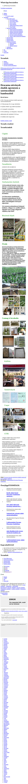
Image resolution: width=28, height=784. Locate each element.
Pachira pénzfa (10, 40)
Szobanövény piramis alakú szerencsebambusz (15, 514)
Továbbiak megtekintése (6, 8)
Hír (4, 49)
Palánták (14, 587)
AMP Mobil (15, 586)
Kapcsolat (6, 52)
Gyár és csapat (10, 16)
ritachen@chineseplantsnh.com (15, 552)
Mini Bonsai (9, 48)
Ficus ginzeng (13, 24)
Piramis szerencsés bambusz (16, 32)
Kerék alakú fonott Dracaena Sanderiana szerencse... (13, 494)
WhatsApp (5, 594)
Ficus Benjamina (13, 20)
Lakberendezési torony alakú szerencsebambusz (15, 540)
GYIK (5, 51)
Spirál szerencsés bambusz (16, 33)
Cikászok (9, 47)
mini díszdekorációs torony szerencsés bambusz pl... (15, 532)
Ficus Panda (12, 26)
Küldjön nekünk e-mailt (6, 120)
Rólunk (5, 14)
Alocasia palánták (20, 587)
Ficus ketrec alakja (14, 21)
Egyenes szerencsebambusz (16, 35)
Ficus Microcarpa (11, 18)
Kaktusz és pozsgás (11, 41)
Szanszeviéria (10, 37)
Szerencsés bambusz (11, 28)
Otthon (5, 13)
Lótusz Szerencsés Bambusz (16, 31)
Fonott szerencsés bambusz (16, 29)
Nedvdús (12, 44)
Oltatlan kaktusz (13, 45)
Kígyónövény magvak (6, 587)
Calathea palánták (15, 589)
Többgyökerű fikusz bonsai (16, 25)
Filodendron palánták (6, 589)
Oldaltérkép (8, 586)
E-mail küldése (4, 593)
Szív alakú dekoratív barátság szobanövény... (14, 505)
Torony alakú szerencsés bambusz (18, 36)
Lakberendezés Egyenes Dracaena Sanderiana (14, 523)
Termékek (6, 17)
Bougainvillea (10, 39)
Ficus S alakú (13, 22)
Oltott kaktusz (13, 43)
